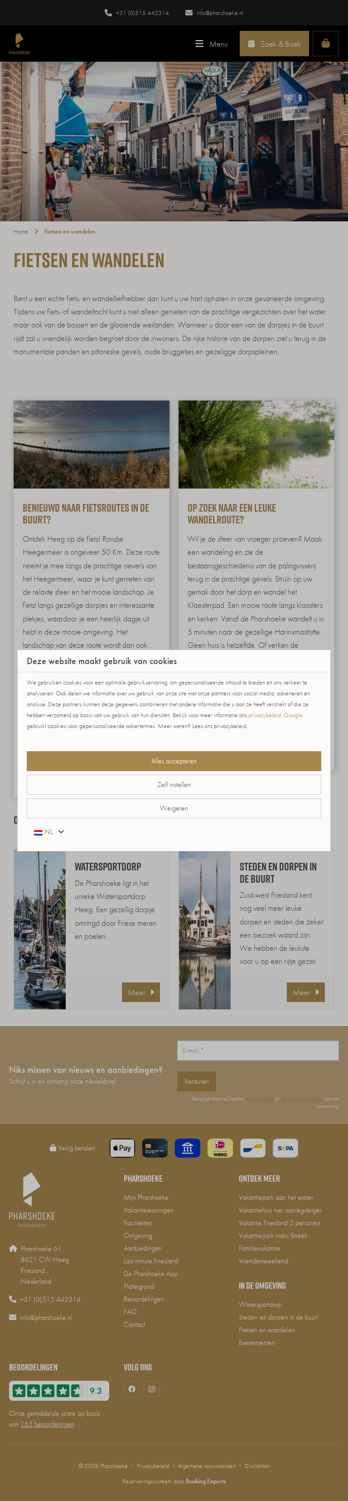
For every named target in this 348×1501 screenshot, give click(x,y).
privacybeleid (264, 715)
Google (293, 715)
